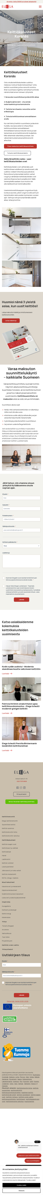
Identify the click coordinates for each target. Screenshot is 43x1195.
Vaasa (19, 1079)
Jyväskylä (5, 1084)
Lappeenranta (7, 1081)
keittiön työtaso (12, 1097)
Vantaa (20, 1084)
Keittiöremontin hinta (24, 1088)
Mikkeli (37, 1077)
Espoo (33, 1084)
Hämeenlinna (27, 1079)
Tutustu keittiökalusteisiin (17, 153)
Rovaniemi (13, 1079)
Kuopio (36, 1081)
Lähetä (21, 600)
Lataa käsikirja (10, 321)
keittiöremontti (16, 1090)
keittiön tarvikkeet (23, 1095)
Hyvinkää (5, 1077)
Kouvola (26, 1081)
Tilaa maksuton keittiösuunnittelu (20, 146)
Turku (12, 1084)
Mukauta (21, 1191)
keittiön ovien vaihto (26, 1097)
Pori (21, 1081)
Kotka (32, 1077)
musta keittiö (29, 1101)
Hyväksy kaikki (21, 1185)
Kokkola (11, 1077)
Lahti (31, 1081)
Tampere (27, 1084)
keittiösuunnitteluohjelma (11, 1093)
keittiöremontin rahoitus (15, 1101)
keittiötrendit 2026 (9, 1095)
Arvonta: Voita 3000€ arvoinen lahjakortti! (21, 2)
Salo (27, 1077)
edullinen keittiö (27, 1093)
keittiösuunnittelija (9, 1099)
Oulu (15, 1084)
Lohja (17, 1077)
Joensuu (16, 1081)
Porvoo (22, 1077)
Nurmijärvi (36, 1075)
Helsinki (5, 1086)
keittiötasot (20, 1099)
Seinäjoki (5, 1079)
